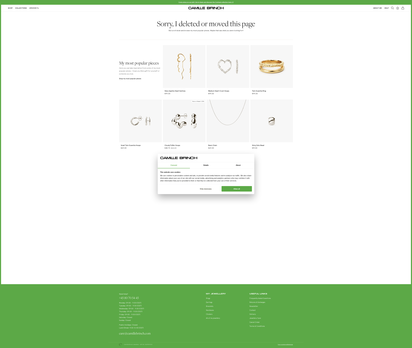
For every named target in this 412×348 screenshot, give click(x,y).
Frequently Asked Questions (260, 298)
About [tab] (238, 165)
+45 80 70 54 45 (129, 298)
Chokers (209, 314)
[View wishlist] (397, 8)
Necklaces (210, 310)
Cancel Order (254, 322)
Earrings (209, 302)
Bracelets (209, 306)
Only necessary (205, 189)
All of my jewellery (213, 318)
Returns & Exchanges (257, 302)
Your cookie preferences (285, 344)
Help (386, 8)
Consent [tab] (174, 165)
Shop (10, 8)
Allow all (236, 189)
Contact (252, 310)
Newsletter (253, 306)
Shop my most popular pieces (130, 78)
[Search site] (392, 8)
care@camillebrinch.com (135, 333)
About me (377, 8)
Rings (208, 298)
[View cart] (402, 8)
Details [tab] (206, 165)
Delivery (252, 314)
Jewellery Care (255, 318)
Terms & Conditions (257, 326)
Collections (21, 8)
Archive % (34, 8)
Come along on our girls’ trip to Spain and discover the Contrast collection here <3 (206, 2)
